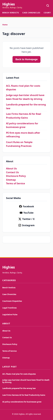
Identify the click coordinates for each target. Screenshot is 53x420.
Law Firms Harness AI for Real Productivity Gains (23, 395)
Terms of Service (15, 183)
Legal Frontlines (9, 308)
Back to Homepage (26, 59)
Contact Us (12, 172)
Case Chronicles (31, 12)
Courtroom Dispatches (12, 301)
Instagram (28, 225)
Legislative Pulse (9, 314)
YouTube (28, 212)
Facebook (28, 206)
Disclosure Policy (16, 176)
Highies (8, 4)
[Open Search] (48, 5)
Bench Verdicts (10, 12)
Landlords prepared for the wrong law (19, 388)
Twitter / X (28, 219)
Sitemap (11, 179)
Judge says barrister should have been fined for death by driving (25, 381)
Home (5, 25)
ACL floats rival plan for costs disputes (19, 374)
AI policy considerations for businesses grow (21, 402)
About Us (11, 168)
